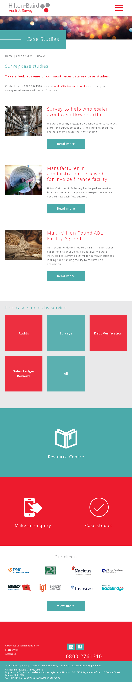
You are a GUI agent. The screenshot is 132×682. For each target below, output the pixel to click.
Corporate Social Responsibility (21, 645)
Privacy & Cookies (31, 665)
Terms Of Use (12, 665)
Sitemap (97, 665)
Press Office (12, 649)
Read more (66, 144)
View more (66, 606)
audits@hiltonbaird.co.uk (70, 86)
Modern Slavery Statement (55, 665)
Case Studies (24, 56)
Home (9, 56)
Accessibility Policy (81, 665)
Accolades (10, 653)
